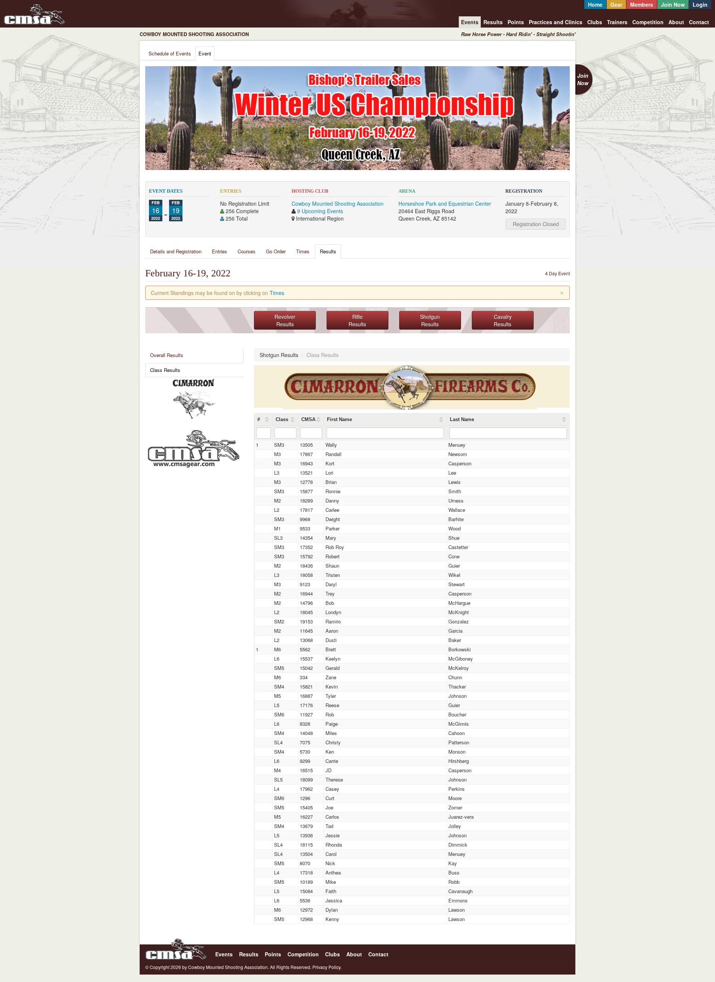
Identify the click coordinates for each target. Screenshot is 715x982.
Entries (219, 251)
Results (493, 22)
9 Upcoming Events (320, 211)
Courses (246, 251)
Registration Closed (536, 224)
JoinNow (582, 79)
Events (470, 22)
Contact (699, 22)
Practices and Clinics (555, 22)
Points (516, 22)
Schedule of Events (170, 53)
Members (641, 4)
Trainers (617, 22)
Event (204, 53)
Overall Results (166, 355)
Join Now (673, 4)
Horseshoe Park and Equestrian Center (444, 203)
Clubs (594, 22)
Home (595, 4)
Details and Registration (175, 251)
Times (302, 251)
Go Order (276, 251)
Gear (616, 4)
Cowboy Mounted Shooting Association (338, 203)
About (676, 22)
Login (700, 4)
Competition (648, 22)
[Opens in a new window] (193, 399)
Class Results (165, 369)
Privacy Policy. (326, 967)
